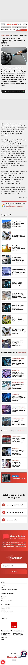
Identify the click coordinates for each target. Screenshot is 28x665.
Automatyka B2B (5, 608)
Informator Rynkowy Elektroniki (9, 589)
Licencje (3, 598)
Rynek (2, 29)
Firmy (6, 29)
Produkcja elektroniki (6, 27)
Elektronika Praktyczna (7, 612)
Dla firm (24, 29)
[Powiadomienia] (3, 662)
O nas (2, 587)
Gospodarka (19, 29)
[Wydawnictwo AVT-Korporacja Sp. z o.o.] (14, 625)
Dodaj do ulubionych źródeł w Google (12, 91)
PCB (13, 27)
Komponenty (18, 27)
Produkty (12, 29)
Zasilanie (24, 27)
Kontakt (3, 585)
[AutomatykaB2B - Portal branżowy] (14, 657)
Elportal (3, 610)
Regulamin (3, 596)
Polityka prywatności (6, 600)
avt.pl (2, 639)
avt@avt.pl (4, 637)
